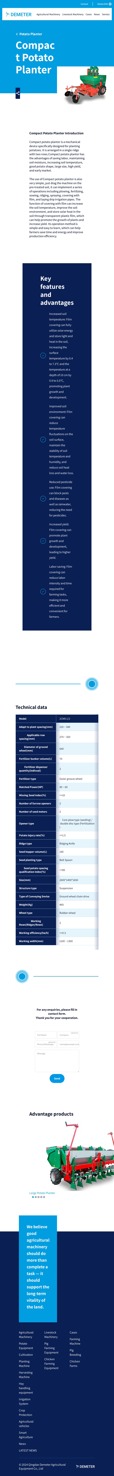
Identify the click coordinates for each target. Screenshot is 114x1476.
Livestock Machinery (51, 1334)
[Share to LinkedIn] (34, 93)
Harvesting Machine (26, 1374)
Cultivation (26, 1355)
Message (41, 1053)
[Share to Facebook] (25, 93)
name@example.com (69, 1044)
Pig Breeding (75, 1352)
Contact (84, 4)
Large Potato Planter (42, 1193)
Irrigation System (24, 1401)
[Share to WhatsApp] (43, 93)
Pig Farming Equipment (51, 1348)
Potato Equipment (26, 1346)
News (22, 1444)
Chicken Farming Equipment (51, 1363)
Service (106, 14)
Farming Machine (75, 1341)
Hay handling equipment (26, 1388)
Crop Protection (25, 1412)
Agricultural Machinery (26, 1334)
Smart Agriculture (26, 1435)
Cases (73, 1332)
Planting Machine (24, 1363)
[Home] (19, 14)
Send (57, 1078)
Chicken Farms (75, 1363)
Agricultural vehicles (26, 1423)
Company (64, 1035)
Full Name (41, 1035)
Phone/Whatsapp (45, 1044)
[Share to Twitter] (52, 93)
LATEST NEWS (28, 1450)
